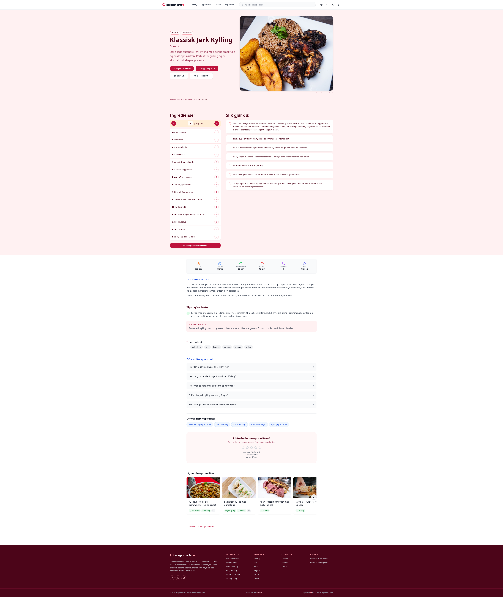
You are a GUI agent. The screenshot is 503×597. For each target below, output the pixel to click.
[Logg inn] (332, 4)
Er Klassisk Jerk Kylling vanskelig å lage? (251, 395)
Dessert (257, 578)
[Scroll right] (313, 496)
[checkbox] (279, 126)
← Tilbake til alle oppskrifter (200, 526)
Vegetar (257, 570)
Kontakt (284, 566)
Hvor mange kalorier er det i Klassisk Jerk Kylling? (251, 404)
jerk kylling (196, 347)
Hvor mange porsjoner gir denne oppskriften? (251, 385)
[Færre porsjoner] (173, 123)
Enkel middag (239, 424)
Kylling (257, 558)
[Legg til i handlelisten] (216, 132)
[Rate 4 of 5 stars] (256, 447)
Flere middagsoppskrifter (200, 424)
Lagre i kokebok (183, 68)
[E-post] (183, 577)
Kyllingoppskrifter (279, 424)
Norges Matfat (176, 99)
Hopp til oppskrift (208, 68)
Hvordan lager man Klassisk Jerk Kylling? (251, 366)
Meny (194, 4)
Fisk (255, 562)
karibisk (227, 347)
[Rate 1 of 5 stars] (243, 447)
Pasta (256, 566)
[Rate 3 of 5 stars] (251, 447)
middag (238, 347)
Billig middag (231, 570)
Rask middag (222, 424)
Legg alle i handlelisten (196, 245)
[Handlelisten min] (327, 4)
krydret (216, 347)
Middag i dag (231, 578)
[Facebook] (172, 577)
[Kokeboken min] (321, 4)
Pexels (331, 93)
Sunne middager (258, 424)
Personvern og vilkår (318, 558)
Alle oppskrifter (232, 558)
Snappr (323, 93)
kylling (249, 347)
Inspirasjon (229, 4)
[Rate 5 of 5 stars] (260, 447)
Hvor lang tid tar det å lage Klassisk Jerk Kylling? (251, 376)
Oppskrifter (206, 4)
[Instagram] (178, 577)
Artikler (217, 4)
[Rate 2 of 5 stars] (247, 447)
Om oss (284, 562)
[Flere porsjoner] (216, 123)
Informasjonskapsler (319, 562)
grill (207, 347)
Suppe (256, 574)
